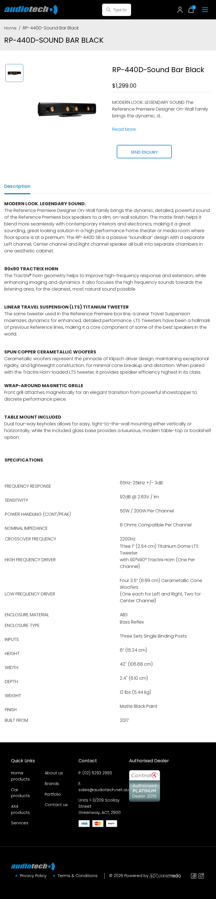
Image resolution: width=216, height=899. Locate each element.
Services (19, 823)
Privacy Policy (33, 876)
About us (54, 773)
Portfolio (53, 794)
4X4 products (20, 809)
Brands (52, 783)
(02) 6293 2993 (97, 773)
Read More (124, 129)
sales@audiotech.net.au (103, 790)
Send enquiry (144, 152)
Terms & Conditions (78, 876)
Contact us (56, 804)
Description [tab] (17, 186)
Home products (20, 776)
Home (10, 28)
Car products (20, 793)
